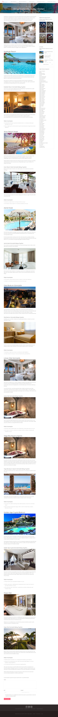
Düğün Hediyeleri (42, 91)
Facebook (26, 707)
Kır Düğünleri (41, 121)
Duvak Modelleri (42, 102)
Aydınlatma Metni (27, 708)
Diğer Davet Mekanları (22, 1)
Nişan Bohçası (41, 126)
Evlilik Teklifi (41, 105)
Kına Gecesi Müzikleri (42, 120)
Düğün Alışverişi (42, 85)
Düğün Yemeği (41, 101)
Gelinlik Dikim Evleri (42, 115)
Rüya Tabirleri (41, 138)
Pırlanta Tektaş (41, 136)
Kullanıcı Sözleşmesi (40, 708)
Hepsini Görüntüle (46, 64)
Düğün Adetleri (41, 84)
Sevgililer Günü (41, 139)
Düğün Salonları (42, 97)
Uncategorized (41, 146)
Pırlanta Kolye (41, 133)
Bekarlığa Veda (42, 73)
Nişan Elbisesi (41, 127)
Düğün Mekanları (13, 1)
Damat (40, 75)
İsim (5, 690)
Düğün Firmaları (31, 1)
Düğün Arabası (41, 86)
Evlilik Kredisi (41, 104)
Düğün (40, 83)
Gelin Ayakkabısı (42, 109)
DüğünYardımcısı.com (18, 713)
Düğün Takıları (41, 98)
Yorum (5, 679)
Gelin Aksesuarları (42, 108)
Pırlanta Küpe (41, 134)
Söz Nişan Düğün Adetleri (43, 142)
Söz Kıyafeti (41, 140)
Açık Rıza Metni (33, 708)
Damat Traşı (41, 79)
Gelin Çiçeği (41, 110)
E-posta (22, 690)
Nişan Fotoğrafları (42, 128)
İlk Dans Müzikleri (42, 117)
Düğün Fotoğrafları (42, 90)
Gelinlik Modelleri (42, 116)
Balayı (31, 6)
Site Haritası (38, 713)
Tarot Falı (41, 145)
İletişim (34, 713)
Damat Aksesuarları (42, 76)
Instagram (31, 707)
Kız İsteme (41, 122)
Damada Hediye (42, 74)
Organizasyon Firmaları (40, 1)
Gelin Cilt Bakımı (42, 111)
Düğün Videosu (41, 100)
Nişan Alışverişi (41, 125)
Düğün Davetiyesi (42, 88)
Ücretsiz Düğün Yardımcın (51, 1)
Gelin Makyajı (41, 113)
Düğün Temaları (42, 99)
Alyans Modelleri (42, 71)
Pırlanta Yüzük (41, 137)
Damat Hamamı (42, 78)
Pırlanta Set (41, 135)
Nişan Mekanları (42, 129)
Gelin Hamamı (41, 112)
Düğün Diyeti (41, 89)
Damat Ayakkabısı (42, 77)
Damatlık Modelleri (42, 80)
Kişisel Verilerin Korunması (19, 708)
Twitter (29, 707)
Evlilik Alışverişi (41, 103)
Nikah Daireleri (41, 123)
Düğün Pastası (41, 95)
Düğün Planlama (42, 96)
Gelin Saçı (41, 114)
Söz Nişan (41, 141)
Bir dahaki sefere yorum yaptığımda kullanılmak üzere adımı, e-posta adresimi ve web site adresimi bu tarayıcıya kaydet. (21, 695)
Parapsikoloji (41, 130)
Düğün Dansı (41, 87)
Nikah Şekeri (41, 124)
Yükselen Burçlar (42, 147)
